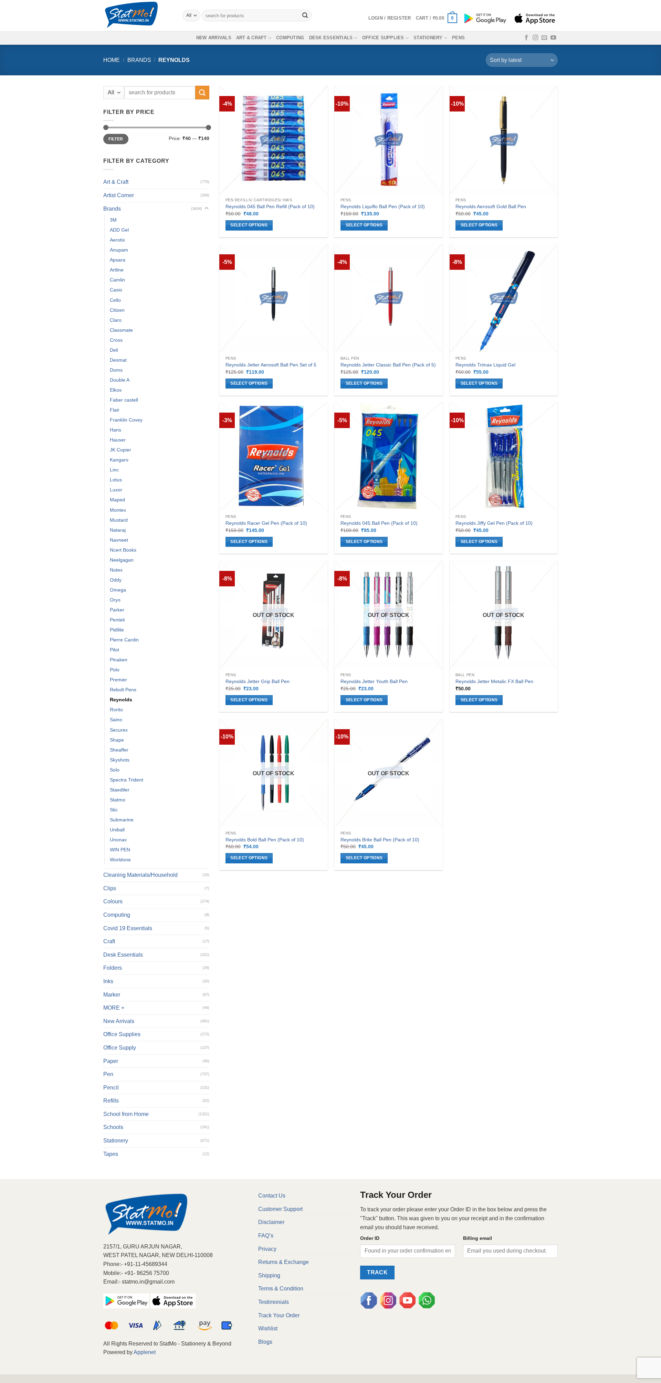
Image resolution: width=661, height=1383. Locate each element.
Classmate (121, 330)
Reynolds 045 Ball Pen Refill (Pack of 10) (270, 206)
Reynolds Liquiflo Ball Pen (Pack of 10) (382, 206)
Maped (117, 499)
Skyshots (119, 760)
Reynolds (121, 699)
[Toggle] (206, 208)
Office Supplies (383, 37)
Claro (116, 320)
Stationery (428, 37)
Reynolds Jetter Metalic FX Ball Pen (494, 681)
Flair (114, 410)
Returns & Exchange (283, 1262)
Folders (112, 968)
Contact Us (271, 1196)
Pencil (111, 1088)
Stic (114, 809)
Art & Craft (251, 37)
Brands (139, 60)
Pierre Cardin (124, 639)
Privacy (267, 1249)
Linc (114, 469)
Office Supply (119, 1048)
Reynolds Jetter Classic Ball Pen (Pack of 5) (388, 365)
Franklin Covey (126, 420)
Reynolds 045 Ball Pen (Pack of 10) (379, 523)
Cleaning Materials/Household (140, 875)
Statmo (117, 799)
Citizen (117, 310)
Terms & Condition (280, 1288)
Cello (115, 300)
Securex (119, 730)
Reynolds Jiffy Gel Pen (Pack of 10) (494, 523)
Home (111, 60)
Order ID (369, 1238)
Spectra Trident (126, 780)
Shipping (269, 1275)
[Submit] (305, 15)
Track (377, 1272)
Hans (115, 430)
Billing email (477, 1238)
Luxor (116, 489)
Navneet (119, 540)
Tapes (110, 1154)
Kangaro (119, 459)
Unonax (118, 839)
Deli (114, 350)
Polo (114, 669)
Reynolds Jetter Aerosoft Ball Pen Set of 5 (270, 365)
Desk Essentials (331, 37)
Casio (116, 289)
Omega (118, 590)
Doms (116, 370)
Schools (113, 1127)
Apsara (117, 260)
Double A (119, 380)
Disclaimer (271, 1222)
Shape (117, 740)
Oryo (115, 600)
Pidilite (117, 629)
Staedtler (119, 789)
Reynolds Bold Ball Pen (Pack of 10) (264, 839)
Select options (248, 225)
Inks (108, 981)
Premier (118, 679)
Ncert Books (123, 550)
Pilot (114, 649)
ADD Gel (119, 230)
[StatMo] (137, 15)
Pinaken (118, 659)
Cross (116, 340)
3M (113, 220)
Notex (116, 570)
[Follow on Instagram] (535, 38)
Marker (111, 995)
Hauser (118, 440)
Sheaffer (119, 750)
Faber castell (124, 400)
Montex (118, 510)
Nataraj (118, 530)
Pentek (117, 620)
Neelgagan (122, 560)
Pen (108, 1074)
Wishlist (267, 1328)
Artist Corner (118, 195)
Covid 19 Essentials (127, 928)
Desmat (118, 360)
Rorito (116, 709)
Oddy (116, 580)
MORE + (113, 1008)
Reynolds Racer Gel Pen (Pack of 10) (266, 523)
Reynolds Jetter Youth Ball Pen (374, 681)
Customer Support (280, 1209)
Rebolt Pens (123, 689)
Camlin (117, 280)
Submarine (122, 819)
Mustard (119, 520)
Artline (117, 270)
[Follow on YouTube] (553, 38)
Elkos (116, 390)
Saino (116, 719)
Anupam (119, 250)
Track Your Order (279, 1315)
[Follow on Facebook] (526, 38)
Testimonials (273, 1302)
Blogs (265, 1342)
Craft (109, 941)
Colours (113, 901)
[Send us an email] (544, 38)
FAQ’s (265, 1235)
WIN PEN (120, 849)
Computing (290, 37)
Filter (115, 139)
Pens (458, 37)
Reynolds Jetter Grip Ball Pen (257, 681)
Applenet (145, 1352)
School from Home (126, 1114)
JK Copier (120, 450)
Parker (117, 610)
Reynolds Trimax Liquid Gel (485, 365)
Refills (111, 1101)
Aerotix (117, 240)
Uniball (117, 829)
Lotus (116, 479)
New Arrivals (213, 37)
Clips (109, 888)
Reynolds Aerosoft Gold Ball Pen (490, 206)
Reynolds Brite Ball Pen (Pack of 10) (379, 839)
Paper (110, 1061)
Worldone (120, 859)
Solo (114, 770)
